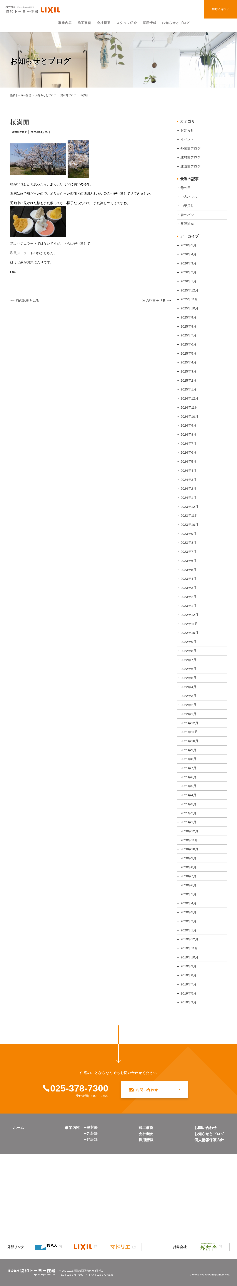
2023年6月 (188, 561)
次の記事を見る (154, 300)
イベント (187, 139)
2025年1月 (188, 389)
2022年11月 (189, 624)
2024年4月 (188, 470)
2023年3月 (188, 588)
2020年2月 (188, 921)
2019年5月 (188, 993)
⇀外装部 (91, 1133)
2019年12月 (189, 939)
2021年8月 (188, 759)
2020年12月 (189, 831)
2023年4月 (188, 579)
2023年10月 (189, 525)
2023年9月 (188, 534)
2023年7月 (188, 552)
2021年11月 (189, 732)
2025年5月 (188, 353)
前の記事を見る (27, 300)
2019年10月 (189, 957)
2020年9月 (188, 858)
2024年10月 (189, 416)
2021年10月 (189, 741)
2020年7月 (188, 876)
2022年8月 (188, 651)
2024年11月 (189, 407)
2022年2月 (188, 705)
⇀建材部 (91, 1127)
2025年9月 (188, 317)
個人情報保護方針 (209, 1140)
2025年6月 (188, 344)
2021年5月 (188, 786)
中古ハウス (189, 197)
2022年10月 (189, 633)
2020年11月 (189, 840)
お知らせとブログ (209, 1134)
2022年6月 (188, 669)
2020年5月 (188, 894)
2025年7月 (188, 335)
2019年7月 (188, 984)
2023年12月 (189, 507)
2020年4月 (188, 903)
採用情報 (146, 1140)
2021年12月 (189, 723)
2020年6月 (188, 885)
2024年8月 (188, 434)
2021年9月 (188, 750)
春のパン (187, 215)
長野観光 (187, 224)
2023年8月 (188, 542)
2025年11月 (189, 299)
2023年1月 (188, 606)
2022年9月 (188, 642)
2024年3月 (188, 480)
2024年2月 (188, 488)
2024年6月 (188, 452)
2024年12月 (189, 398)
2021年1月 (188, 822)
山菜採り (187, 206)
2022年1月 (188, 714)
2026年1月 (188, 281)
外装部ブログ (191, 148)
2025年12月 (189, 290)
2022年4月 (188, 687)
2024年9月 (188, 425)
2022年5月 (188, 678)
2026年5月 (188, 245)
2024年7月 (188, 443)
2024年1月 (188, 497)
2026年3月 (188, 263)
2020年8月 (188, 867)
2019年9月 (188, 966)
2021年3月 (188, 804)
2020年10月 (189, 849)
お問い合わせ (220, 9)
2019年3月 (188, 1002)
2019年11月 (189, 948)
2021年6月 (188, 777)
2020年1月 (188, 930)
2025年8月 (188, 326)
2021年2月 (188, 813)
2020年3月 (188, 912)
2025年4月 (188, 362)
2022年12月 (189, 615)
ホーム (18, 1128)
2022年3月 (188, 696)
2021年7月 (188, 768)
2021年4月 (188, 795)
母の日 (186, 188)
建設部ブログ (191, 166)
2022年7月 (188, 660)
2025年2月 (188, 380)
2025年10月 (189, 308)
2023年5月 (188, 570)
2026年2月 (188, 272)
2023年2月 (188, 597)
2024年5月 (188, 461)
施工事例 (146, 1128)
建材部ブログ (191, 157)
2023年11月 (189, 515)
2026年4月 (188, 254)
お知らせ (187, 130)
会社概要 (146, 1134)
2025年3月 (188, 371)
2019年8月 (188, 975)
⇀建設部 (91, 1139)
